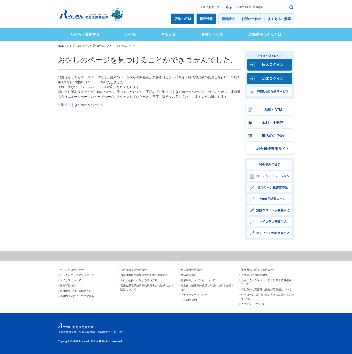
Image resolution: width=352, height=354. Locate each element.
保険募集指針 (68, 285)
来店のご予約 (273, 136)
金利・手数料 (273, 123)
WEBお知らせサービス (273, 91)
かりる (130, 34)
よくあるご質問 (279, 19)
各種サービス (212, 34)
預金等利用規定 (269, 164)
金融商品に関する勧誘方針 (76, 290)
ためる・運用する (85, 34)
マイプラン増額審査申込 (273, 233)
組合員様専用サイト (272, 149)
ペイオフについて (70, 280)
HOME (62, 45)
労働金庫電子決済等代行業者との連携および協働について (146, 287)
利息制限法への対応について (198, 280)
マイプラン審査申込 (273, 221)
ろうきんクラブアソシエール (77, 275)
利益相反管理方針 (191, 269)
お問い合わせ (251, 19)
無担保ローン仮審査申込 (273, 210)
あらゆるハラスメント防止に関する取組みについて (267, 282)
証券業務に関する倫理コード (258, 269)
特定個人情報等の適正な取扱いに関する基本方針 (207, 287)
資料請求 (228, 19)
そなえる (168, 34)
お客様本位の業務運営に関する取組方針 (144, 275)
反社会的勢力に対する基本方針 (138, 280)
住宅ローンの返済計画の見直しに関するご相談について (267, 296)
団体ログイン (273, 78)
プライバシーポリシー (194, 294)
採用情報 (206, 19)
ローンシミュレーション (273, 176)
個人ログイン (273, 64)
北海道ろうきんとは (265, 34)
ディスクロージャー (72, 269)
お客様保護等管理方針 (133, 269)
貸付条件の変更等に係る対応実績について (266, 289)
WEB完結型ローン (273, 198)
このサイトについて (253, 304)
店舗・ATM (182, 19)
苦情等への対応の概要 (254, 275)
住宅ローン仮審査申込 (272, 187)
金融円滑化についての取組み (77, 296)
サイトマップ (211, 7)
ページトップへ (176, 256)
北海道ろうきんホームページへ (80, 105)
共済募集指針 (189, 275)
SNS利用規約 (189, 300)
